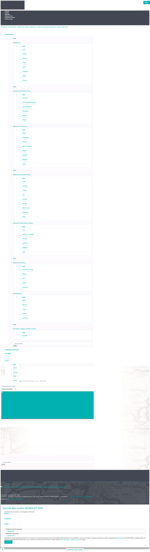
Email (6, 524)
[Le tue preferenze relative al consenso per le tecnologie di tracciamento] (2, 549)
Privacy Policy (65, 539)
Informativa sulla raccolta (75, 549)
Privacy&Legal (120, 538)
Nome (6, 513)
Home (20, 381)
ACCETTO (10, 535)
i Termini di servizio (75, 539)
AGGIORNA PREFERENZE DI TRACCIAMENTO (81, 496)
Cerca (15, 345)
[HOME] (6, 31)
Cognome (7, 518)
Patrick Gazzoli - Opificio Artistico (15, 499)
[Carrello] (47, 24)
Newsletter (11, 531)
